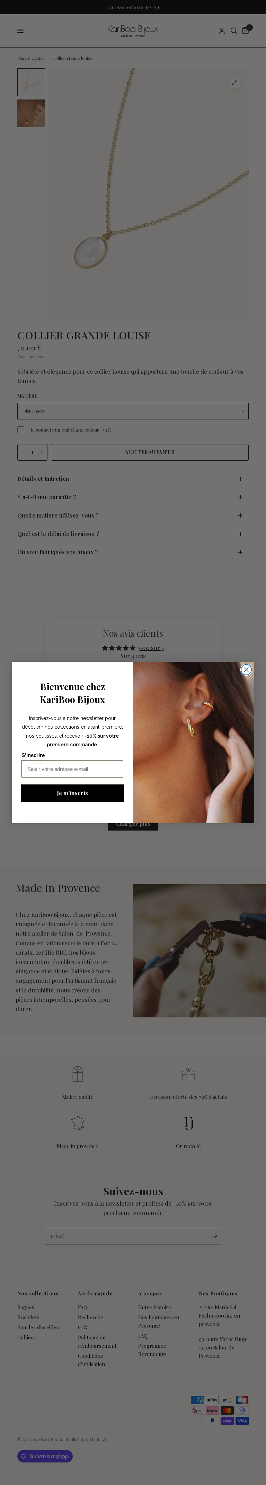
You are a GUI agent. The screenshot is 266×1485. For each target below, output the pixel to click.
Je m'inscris (72, 793)
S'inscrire (33, 755)
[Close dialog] (246, 670)
